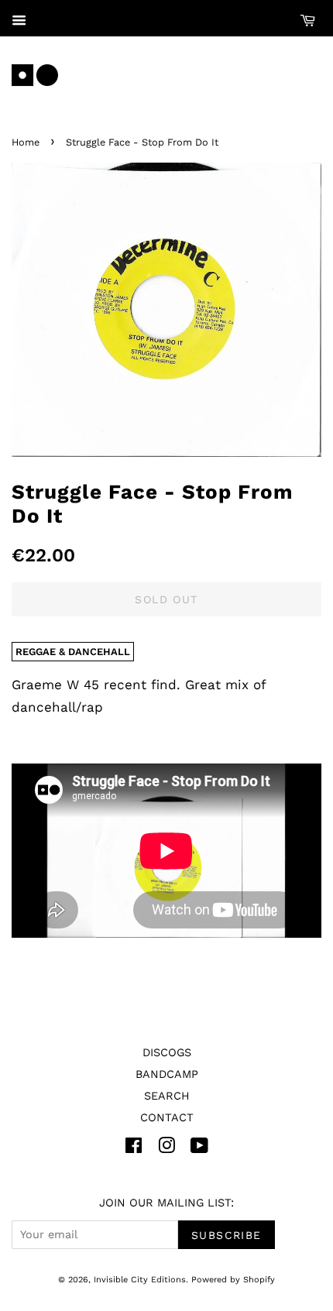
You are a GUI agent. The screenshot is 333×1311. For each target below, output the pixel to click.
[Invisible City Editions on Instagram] (166, 1148)
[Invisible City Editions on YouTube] (199, 1148)
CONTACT (167, 1117)
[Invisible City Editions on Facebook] (133, 1148)
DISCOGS (166, 1052)
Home (25, 142)
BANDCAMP (167, 1074)
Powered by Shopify (233, 1280)
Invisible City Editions (140, 1280)
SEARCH (167, 1096)
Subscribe (226, 1235)
